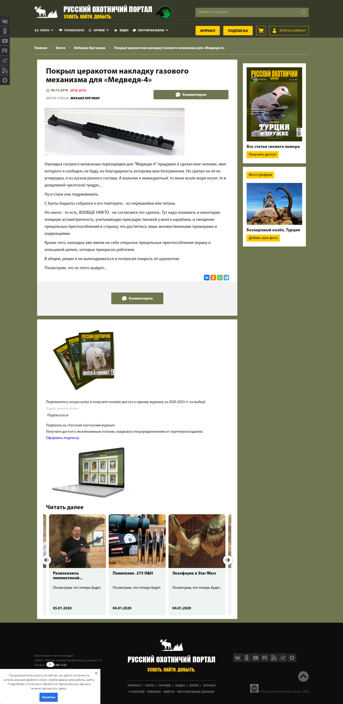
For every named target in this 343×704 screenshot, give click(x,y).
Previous (46, 560)
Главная (134, 685)
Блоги (194, 685)
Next (227, 560)
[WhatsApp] (220, 277)
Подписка (238, 31)
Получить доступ (262, 155)
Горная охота (74, 30)
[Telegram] (226, 277)
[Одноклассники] (213, 277)
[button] (49, 682)
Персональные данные (195, 691)
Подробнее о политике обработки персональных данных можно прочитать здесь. (49, 686)
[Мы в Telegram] (5, 60)
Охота (44, 30)
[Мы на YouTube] (5, 41)
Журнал (207, 31)
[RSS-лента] (5, 70)
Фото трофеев (260, 175)
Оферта (169, 691)
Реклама (154, 691)
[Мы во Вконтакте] (5, 21)
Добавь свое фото (263, 238)
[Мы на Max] (292, 661)
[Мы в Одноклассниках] (5, 31)
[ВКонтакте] (207, 277)
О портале (137, 691)
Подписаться (57, 415)
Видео (124, 30)
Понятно (48, 697)
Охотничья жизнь (151, 30)
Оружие (99, 30)
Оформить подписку (62, 438)
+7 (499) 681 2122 (56, 665)
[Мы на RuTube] (5, 51)
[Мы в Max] (5, 80)
